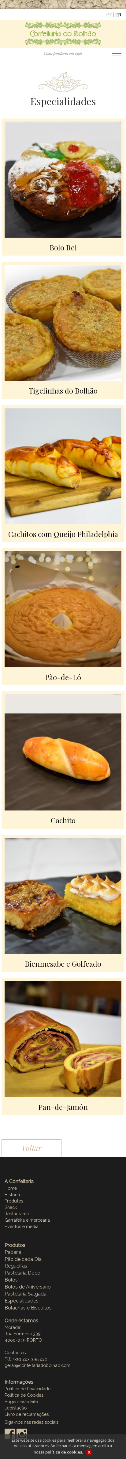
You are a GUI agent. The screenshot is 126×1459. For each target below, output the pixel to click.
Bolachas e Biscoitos (28, 1308)
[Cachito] (63, 752)
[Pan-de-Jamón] (63, 1038)
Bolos (11, 1280)
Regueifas (16, 1266)
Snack (11, 1207)
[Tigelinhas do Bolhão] (63, 322)
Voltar (31, 1148)
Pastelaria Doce (22, 1273)
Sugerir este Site (21, 1401)
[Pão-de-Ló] (63, 609)
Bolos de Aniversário (28, 1287)
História (12, 1194)
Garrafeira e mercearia (27, 1220)
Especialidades (22, 1301)
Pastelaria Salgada (25, 1294)
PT (109, 15)
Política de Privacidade (27, 1388)
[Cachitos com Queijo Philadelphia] (63, 465)
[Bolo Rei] (63, 179)
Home (11, 1188)
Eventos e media (22, 1226)
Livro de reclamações (27, 1414)
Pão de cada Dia (23, 1259)
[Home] (63, 38)
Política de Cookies (24, 1395)
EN (118, 15)
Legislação (16, 1407)
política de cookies (63, 1452)
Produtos (14, 1200)
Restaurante (17, 1213)
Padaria (13, 1252)
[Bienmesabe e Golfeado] (63, 895)
